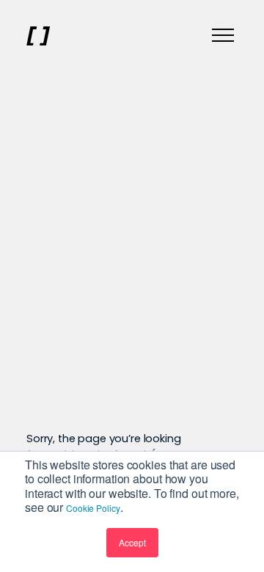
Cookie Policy (93, 508)
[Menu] (223, 35)
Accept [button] (132, 542)
